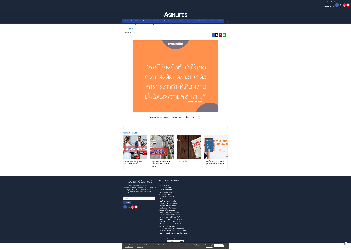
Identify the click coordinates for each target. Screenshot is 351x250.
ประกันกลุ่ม (146, 21)
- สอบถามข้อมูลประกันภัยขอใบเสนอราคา (172, 231)
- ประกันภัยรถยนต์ (165, 187)
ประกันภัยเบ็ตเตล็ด (169, 21)
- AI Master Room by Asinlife (167, 226)
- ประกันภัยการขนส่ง (165, 190)
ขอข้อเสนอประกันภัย (184, 21)
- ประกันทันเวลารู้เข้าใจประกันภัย (169, 217)
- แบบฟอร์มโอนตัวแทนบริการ (168, 210)
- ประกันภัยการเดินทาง (166, 196)
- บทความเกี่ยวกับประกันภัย (168, 203)
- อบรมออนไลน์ (164, 183)
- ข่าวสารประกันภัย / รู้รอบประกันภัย (170, 221)
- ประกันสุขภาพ (164, 185)
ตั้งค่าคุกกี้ (209, 246)
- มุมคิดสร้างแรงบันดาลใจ (167, 201)
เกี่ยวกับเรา (211, 21)
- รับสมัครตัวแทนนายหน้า (167, 199)
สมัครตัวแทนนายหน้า (200, 21)
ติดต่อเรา (219, 21)
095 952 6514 (332, 4)
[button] (227, 21)
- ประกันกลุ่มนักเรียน (165, 192)
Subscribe (127, 202)
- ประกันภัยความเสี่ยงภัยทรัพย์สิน (169, 215)
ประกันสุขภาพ (135, 21)
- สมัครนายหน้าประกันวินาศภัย (169, 212)
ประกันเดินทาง (156, 21)
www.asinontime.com (145, 185)
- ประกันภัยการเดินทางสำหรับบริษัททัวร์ (172, 228)
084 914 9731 (148, 191)
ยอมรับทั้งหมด (219, 246)
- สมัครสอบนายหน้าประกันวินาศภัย (170, 219)
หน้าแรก (126, 21)
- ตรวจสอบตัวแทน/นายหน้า (168, 205)
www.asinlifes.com (134, 185)
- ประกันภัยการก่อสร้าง (166, 194)
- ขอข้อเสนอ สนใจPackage (167, 208)
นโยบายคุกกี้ (140, 247)
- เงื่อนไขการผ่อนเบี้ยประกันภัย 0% (170, 224)
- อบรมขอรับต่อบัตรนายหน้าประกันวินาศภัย (173, 233)
